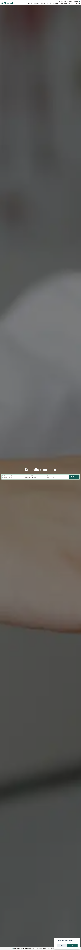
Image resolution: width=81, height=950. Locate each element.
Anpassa (61, 945)
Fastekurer (55, 3)
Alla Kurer (70, 3)
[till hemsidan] (8, 2)
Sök (74, 477)
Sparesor (49, 3)
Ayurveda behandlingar (33, 3)
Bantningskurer (63, 3)
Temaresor (77, 3)
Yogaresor (42, 3)
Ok (72, 945)
